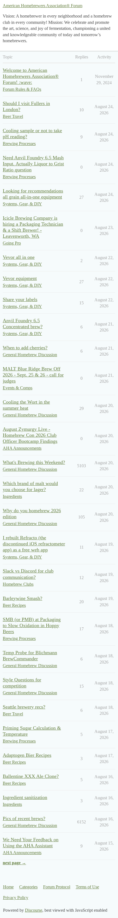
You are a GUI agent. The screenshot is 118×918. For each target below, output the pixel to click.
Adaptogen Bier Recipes (27, 755)
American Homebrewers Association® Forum (42, 5)
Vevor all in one (19, 257)
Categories (28, 887)
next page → (14, 862)
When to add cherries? (25, 347)
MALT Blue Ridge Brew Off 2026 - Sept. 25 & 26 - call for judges (33, 375)
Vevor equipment (20, 278)
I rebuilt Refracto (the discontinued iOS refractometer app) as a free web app (34, 543)
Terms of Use (87, 887)
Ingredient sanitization (25, 797)
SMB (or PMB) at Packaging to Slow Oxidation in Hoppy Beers (32, 625)
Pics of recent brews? (24, 818)
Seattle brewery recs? (24, 707)
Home (8, 887)
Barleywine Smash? (22, 598)
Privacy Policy (15, 897)
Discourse (33, 910)
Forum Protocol (56, 887)
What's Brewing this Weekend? (34, 462)
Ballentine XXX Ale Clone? (31, 776)
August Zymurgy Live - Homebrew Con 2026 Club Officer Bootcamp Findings (30, 435)
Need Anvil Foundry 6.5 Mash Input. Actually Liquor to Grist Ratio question (33, 163)
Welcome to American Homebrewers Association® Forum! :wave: (31, 76)
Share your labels (20, 299)
